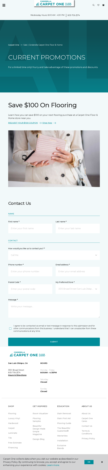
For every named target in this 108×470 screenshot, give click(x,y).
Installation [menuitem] (62, 440)
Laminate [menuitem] (12, 433)
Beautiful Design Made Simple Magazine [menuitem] (39, 430)
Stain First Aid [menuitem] (63, 418)
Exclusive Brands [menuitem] (61, 446)
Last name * (61, 222)
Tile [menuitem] (10, 438)
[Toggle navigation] (4, 5)
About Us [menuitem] (86, 413)
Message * (13, 300)
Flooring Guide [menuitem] (64, 423)
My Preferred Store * (65, 282)
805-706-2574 (74, 15)
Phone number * (16, 265)
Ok (89, 462)
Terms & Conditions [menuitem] (87, 432)
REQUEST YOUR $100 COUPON (23, 123)
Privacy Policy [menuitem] (88, 438)
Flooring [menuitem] (12, 413)
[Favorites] (98, 5)
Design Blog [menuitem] (38, 439)
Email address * (63, 265)
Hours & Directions (17, 375)
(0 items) (103, 5)
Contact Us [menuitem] (87, 426)
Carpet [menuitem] (11, 428)
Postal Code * (14, 282)
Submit (54, 342)
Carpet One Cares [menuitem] (87, 419)
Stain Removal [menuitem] (64, 413)
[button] (93, 5)
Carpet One (13, 45)
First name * (13, 222)
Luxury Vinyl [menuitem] (14, 418)
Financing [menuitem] (13, 447)
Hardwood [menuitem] (13, 423)
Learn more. (53, 465)
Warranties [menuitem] (62, 436)
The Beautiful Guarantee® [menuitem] (63, 429)
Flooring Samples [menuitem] (37, 419)
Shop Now (47, 123)
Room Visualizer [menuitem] (40, 413)
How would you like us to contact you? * (26, 248)
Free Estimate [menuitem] (15, 443)
